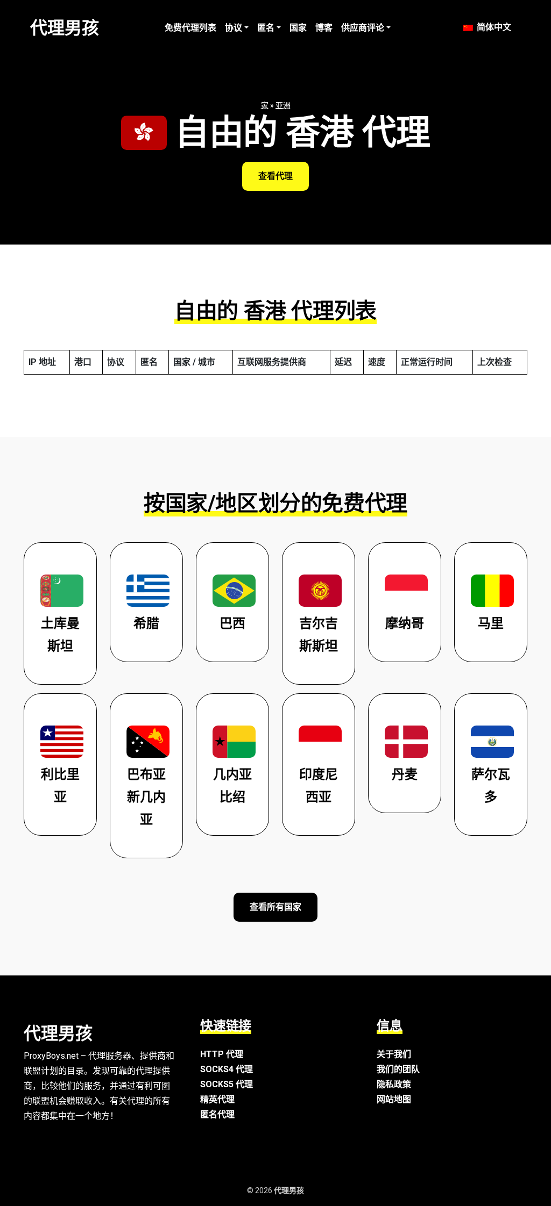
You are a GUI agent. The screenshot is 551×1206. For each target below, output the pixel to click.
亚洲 (283, 105)
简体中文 (493, 27)
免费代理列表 (190, 28)
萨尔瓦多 (490, 786)
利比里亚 (60, 786)
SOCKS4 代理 (226, 1069)
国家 (298, 28)
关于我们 (394, 1054)
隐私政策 (394, 1084)
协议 (233, 28)
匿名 (265, 28)
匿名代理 (217, 1114)
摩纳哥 (404, 623)
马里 (491, 623)
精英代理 (217, 1099)
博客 (324, 28)
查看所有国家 (275, 907)
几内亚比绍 (232, 786)
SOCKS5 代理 (226, 1084)
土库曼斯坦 (60, 635)
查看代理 (275, 176)
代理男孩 (64, 28)
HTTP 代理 (221, 1054)
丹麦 (405, 774)
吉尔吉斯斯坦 (318, 635)
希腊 (146, 623)
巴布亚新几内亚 (146, 797)
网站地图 (394, 1099)
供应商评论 (362, 28)
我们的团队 (398, 1069)
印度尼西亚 (318, 786)
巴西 (232, 623)
